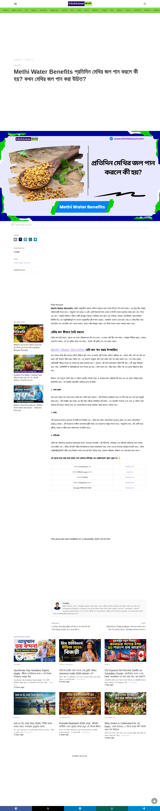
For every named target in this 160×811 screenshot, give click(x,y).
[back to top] (154, 801)
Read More (80, 679)
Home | (6, 10)
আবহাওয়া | (147, 10)
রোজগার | (64, 10)
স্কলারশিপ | (95, 10)
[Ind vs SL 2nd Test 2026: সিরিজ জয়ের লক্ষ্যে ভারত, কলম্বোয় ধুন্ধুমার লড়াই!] (34, 703)
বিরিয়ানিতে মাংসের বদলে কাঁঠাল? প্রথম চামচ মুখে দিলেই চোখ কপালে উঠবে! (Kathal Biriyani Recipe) (28, 347)
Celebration (64, 717)
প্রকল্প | (86, 10)
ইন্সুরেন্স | (34, 10)
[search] (144, 3)
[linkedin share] (25, 239)
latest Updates (66, 664)
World (107, 664)
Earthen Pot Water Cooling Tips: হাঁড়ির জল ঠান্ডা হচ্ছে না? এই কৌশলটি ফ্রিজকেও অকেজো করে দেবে (28, 377)
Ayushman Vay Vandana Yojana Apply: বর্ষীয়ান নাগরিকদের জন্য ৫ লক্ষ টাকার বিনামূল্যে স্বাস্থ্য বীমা (32, 673)
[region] (80, 34)
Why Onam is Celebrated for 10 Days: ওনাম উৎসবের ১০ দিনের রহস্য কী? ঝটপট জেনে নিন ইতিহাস (125, 726)
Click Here (129, 483)
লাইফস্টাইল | (137, 10)
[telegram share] (35, 239)
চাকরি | (79, 10)
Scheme (17, 664)
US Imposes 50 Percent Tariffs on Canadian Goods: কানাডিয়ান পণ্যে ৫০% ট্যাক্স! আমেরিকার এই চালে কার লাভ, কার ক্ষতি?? (125, 673)
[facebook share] (15, 239)
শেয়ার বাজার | (43, 10)
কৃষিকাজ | (119, 10)
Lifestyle (29, 59)
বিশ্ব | (112, 10)
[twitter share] (20, 239)
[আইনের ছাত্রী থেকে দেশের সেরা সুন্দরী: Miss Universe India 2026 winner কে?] (80, 650)
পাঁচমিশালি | (157, 10)
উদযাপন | (128, 10)
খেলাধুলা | (104, 10)
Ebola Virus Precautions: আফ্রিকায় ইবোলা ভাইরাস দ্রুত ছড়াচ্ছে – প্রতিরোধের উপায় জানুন (28, 407)
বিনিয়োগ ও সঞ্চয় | (17, 10)
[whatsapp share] (30, 239)
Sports (17, 717)
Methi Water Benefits (67, 350)
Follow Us (129, 488)
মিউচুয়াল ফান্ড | (54, 10)
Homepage (18, 59)
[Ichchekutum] (80, 3)
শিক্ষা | (72, 10)
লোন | (26, 10)
